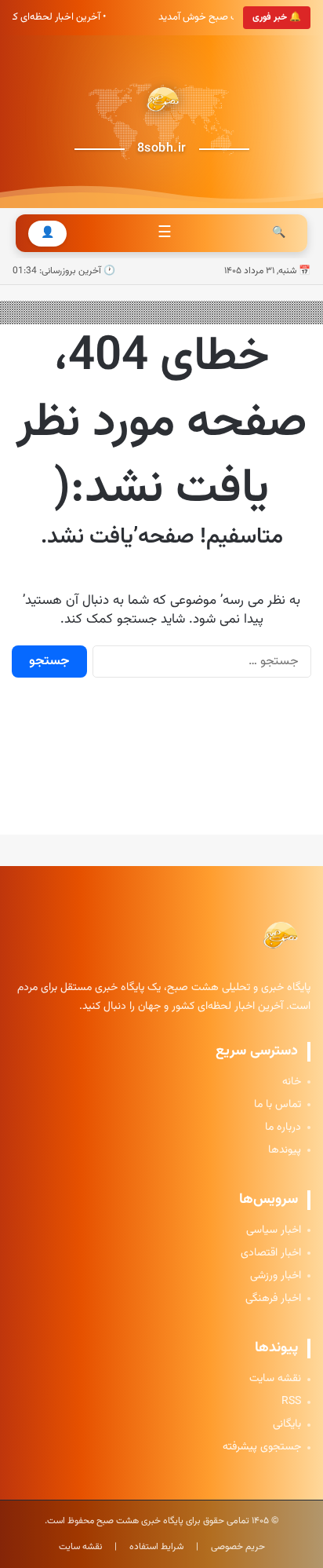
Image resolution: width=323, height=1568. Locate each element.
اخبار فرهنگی (273, 1299)
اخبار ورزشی (275, 1276)
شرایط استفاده (156, 1547)
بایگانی (287, 1424)
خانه (291, 1082)
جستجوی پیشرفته (262, 1447)
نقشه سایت (275, 1379)
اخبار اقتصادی (271, 1253)
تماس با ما (277, 1105)
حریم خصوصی (238, 1547)
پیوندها (284, 1150)
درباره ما (283, 1128)
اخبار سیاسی (273, 1231)
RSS (291, 1402)
